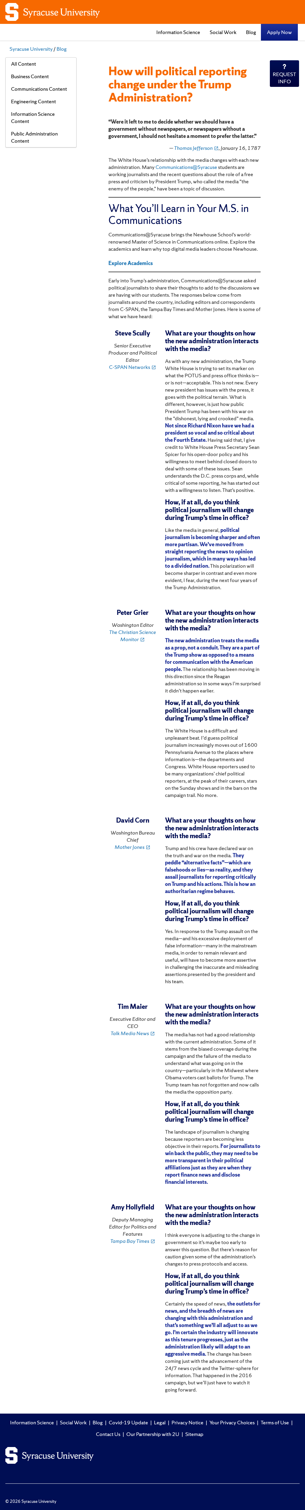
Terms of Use (275, 1422)
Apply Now (279, 32)
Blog (251, 32)
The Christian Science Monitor (132, 636)
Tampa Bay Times (132, 1240)
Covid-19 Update (128, 1422)
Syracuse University (31, 48)
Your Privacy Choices (232, 1422)
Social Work (223, 32)
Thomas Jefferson (196, 147)
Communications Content (39, 88)
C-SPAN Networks (132, 367)
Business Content (30, 76)
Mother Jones (132, 846)
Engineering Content (33, 101)
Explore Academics (130, 263)
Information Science (178, 32)
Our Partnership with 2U (152, 1434)
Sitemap (194, 1434)
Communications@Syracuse (186, 167)
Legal (160, 1422)
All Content (23, 63)
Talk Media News (133, 1033)
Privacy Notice (187, 1422)
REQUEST (284, 78)
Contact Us (108, 1434)
